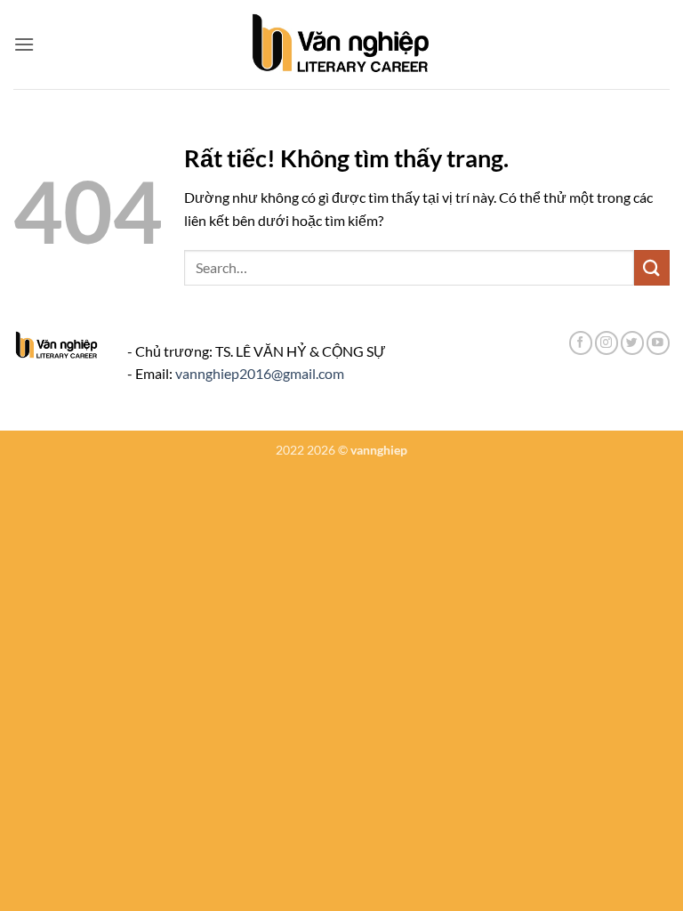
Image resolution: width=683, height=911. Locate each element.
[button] (24, 44)
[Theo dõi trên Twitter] (632, 343)
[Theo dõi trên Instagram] (606, 343)
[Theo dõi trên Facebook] (580, 343)
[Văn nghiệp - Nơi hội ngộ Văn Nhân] (342, 44)
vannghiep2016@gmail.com (259, 373)
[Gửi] (652, 267)
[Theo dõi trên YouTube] (658, 343)
